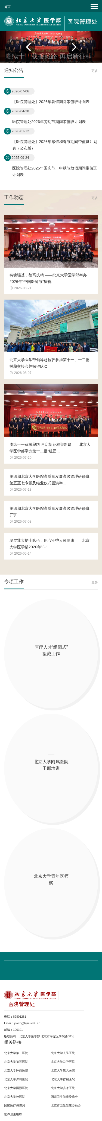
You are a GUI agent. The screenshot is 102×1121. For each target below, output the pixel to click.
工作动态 (14, 197)
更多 (94, 71)
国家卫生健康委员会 (64, 1096)
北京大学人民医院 (63, 1053)
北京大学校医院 (14, 1096)
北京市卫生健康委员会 (66, 1105)
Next (68, 47)
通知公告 (14, 70)
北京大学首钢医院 (63, 1079)
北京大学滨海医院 (63, 1088)
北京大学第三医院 (16, 1061)
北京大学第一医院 (16, 1053)
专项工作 (14, 581)
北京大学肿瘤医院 (16, 1070)
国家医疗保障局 (14, 1105)
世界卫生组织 (13, 1114)
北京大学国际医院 (16, 1088)
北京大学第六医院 (63, 1070)
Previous (33, 47)
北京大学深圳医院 (16, 1079)
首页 (7, 7)
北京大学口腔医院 (63, 1061)
